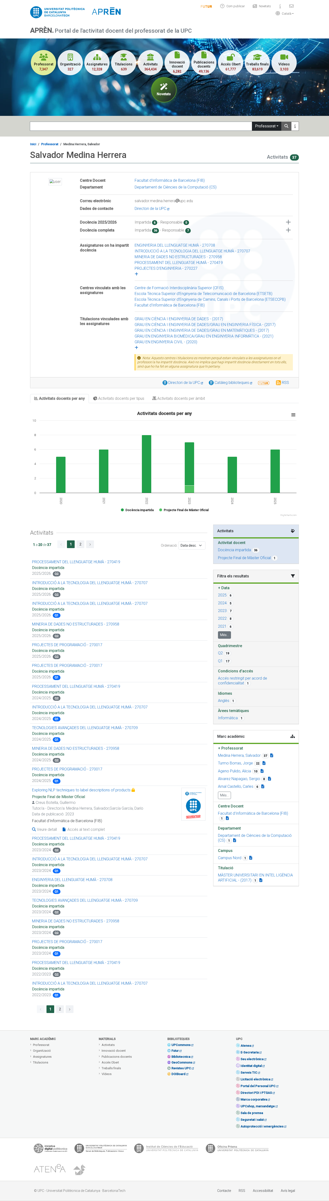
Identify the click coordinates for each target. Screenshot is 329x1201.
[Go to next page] (90, 544)
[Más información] (295, 126)
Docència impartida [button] (234, 550)
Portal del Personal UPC (258, 1086)
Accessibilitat (263, 1191)
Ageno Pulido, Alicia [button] (234, 771)
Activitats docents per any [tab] (61, 398)
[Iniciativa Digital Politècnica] (50, 1150)
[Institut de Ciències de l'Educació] (166, 1150)
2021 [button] (222, 626)
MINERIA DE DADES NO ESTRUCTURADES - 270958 (178, 257)
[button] (283, 13)
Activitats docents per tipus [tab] (120, 398)
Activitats (108, 1045)
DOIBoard (178, 1074)
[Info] (206, 6)
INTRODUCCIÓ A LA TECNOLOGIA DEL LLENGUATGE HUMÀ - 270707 (192, 251)
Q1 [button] (220, 661)
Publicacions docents (117, 1056)
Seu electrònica (252, 1059)
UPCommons (181, 1045)
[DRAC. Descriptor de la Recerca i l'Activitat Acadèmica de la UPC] (80, 1170)
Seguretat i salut (252, 1119)
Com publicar (235, 6)
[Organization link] (227, 818)
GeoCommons (181, 1062)
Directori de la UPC (151, 208)
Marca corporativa (254, 1099)
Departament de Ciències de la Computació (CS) (176, 187)
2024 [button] (222, 603)
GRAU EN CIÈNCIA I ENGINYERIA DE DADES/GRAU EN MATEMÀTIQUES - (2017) (202, 330)
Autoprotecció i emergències (262, 1126)
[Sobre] (280, 6)
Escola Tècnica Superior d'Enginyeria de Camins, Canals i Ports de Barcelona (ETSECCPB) (210, 299)
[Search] (286, 126)
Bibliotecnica (180, 1056)
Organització (42, 1050)
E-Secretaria (250, 1052)
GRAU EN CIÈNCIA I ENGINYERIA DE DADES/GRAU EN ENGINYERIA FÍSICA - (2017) (205, 324)
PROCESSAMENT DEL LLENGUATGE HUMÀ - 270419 (179, 262)
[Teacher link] (271, 755)
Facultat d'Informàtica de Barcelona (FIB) (170, 180)
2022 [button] (222, 618)
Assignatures (42, 1056)
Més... (224, 635)
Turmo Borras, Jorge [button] (235, 763)
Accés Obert (110, 1062)
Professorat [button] (230, 748)
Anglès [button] (223, 700)
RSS (285, 382)
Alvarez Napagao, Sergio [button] (239, 778)
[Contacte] (291, 6)
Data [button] (224, 588)
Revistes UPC (181, 1068)
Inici (33, 144)
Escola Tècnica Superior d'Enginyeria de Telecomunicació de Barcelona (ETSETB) (203, 293)
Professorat (265, 126)
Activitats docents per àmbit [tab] (180, 398)
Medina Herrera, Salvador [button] (239, 755)
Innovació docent (114, 1050)
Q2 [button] (220, 653)
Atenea (246, 1045)
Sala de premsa (252, 1113)
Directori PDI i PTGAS (256, 1093)
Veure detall (46, 829)
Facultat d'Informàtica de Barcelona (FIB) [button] (253, 813)
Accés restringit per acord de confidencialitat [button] (242, 680)
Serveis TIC (249, 1072)
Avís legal (288, 1191)
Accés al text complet (85, 829)
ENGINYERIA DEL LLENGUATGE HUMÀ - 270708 (175, 245)
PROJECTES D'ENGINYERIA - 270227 (166, 268)
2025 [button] (222, 595)
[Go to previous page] (61, 544)
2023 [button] (222, 610)
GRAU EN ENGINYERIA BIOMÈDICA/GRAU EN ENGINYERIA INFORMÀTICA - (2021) (204, 336)
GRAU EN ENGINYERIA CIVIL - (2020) (166, 342)
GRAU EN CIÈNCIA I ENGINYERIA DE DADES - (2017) (179, 319)
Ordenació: (169, 545)
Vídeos (107, 1074)
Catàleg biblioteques (232, 382)
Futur (175, 1050)
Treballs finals (111, 1068)
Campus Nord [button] (229, 858)
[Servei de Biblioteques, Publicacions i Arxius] (100, 1150)
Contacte (224, 1191)
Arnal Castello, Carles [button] (235, 786)
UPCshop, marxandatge (258, 1106)
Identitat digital (251, 1066)
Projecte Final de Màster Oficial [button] (244, 558)
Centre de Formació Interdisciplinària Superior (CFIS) (179, 288)
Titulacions (40, 1062)
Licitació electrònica (255, 1079)
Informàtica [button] (228, 718)
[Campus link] (250, 858)
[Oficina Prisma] (237, 1150)
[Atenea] (50, 1170)
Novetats (265, 6)
